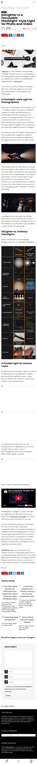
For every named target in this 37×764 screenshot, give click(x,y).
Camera (9, 7)
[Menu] (2, 2)
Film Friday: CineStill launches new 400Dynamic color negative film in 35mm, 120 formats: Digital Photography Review (10, 607)
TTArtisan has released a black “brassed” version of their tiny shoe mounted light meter (27, 603)
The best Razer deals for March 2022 (9, 624)
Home (3, 7)
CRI (17, 125)
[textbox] (18, 735)
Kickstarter (18, 81)
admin (8, 28)
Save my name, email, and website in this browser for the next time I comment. (18, 689)
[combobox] (18, 735)
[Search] (34, 2)
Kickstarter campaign (18, 517)
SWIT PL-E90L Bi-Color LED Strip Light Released (26, 628)
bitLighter (4, 71)
